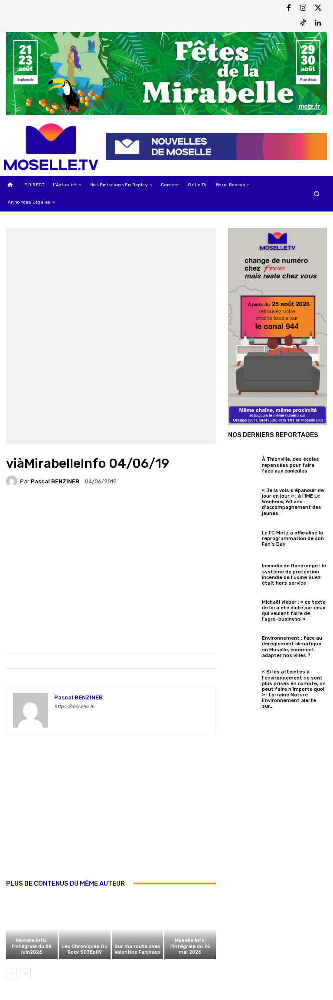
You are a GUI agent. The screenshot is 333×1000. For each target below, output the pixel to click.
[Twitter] (317, 8)
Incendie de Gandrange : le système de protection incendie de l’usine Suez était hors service (294, 574)
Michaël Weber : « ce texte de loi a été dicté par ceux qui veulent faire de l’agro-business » (294, 610)
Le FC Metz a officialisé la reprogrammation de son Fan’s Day (293, 538)
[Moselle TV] (51, 147)
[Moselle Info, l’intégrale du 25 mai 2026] (190, 929)
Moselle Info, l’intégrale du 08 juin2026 (32, 946)
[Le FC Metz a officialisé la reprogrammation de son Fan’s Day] (243, 537)
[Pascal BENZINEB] (13, 481)
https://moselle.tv (74, 706)
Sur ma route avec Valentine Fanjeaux (137, 949)
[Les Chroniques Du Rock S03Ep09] (85, 929)
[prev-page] (11, 973)
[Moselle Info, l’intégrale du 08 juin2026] (32, 929)
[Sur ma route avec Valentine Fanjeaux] (137, 929)
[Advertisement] (111, 816)
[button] (316, 193)
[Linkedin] (317, 23)
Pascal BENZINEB (55, 481)
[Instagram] (303, 8)
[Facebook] (288, 8)
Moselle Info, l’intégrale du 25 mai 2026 (190, 946)
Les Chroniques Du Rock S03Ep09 (85, 949)
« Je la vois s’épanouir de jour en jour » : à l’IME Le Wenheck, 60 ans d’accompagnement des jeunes (293, 502)
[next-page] (25, 973)
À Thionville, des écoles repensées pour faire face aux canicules (290, 464)
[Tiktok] (303, 23)
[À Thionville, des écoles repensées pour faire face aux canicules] (243, 464)
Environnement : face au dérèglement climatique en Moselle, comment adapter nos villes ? (292, 646)
